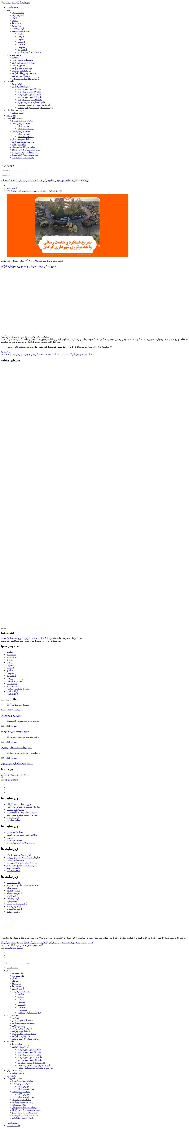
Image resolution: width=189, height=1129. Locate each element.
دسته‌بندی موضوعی (21, 31)
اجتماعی (21, 44)
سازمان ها (11, 657)
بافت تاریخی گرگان (21, 76)
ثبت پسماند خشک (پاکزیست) (25, 155)
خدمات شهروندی (14, 840)
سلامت (21, 33)
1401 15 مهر (11, 726)
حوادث (21, 36)
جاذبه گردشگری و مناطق (29, 52)
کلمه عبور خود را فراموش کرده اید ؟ (53, 180)
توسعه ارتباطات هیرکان (12, 948)
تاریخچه (15, 57)
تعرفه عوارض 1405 (21, 131)
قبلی (67, 354)
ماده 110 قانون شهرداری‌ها (30, 97)
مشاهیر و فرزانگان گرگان (24, 73)
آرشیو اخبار (12, 188)
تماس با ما (17, 84)
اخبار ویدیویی (18, 15)
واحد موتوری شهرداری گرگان (14, 774)
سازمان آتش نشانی (15, 809)
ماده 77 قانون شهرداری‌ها (29, 94)
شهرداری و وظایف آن (11, 715)
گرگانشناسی (12, 691)
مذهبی (21, 39)
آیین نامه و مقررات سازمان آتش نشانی (35, 107)
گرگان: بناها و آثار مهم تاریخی (25, 78)
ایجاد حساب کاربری (33, 638)
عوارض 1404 (23, 126)
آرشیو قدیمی (18, 28)
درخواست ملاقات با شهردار (24, 147)
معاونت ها (16, 26)
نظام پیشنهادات (19, 144)
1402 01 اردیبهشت (15, 710)
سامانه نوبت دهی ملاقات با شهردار (22, 885)
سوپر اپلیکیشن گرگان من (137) (26, 150)
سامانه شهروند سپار (21, 139)
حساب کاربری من (15, 832)
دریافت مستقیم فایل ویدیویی (20, 347)
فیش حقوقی (18, 113)
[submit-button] (28, 963)
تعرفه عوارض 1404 (21, 123)
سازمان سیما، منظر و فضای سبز (22, 815)
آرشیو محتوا (12, 888)
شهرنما (10, 837)
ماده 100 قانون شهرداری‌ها (30, 99)
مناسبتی (21, 47)
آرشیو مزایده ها (14, 906)
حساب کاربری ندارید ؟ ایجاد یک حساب (18, 180)
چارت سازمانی (13, 882)
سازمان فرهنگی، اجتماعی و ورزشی (23, 807)
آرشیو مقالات (13, 898)
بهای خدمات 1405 (26, 136)
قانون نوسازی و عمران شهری (31, 102)
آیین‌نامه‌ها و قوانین (20, 86)
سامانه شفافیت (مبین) (22, 121)
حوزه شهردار (13, 686)
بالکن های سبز (13, 817)
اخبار (14, 18)
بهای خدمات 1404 (26, 128)
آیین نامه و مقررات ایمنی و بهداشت (34, 105)
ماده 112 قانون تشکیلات (23, 157)
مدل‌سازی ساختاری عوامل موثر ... (17, 763)
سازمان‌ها (16, 23)
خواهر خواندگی (13, 820)
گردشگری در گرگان (21, 70)
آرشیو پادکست (13, 890)
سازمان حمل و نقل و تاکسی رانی (22, 812)
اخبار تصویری (18, 12)
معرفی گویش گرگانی (22, 68)
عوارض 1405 (23, 134)
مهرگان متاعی (39, 261)
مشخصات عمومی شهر (22, 60)
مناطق (15, 20)
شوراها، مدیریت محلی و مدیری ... (16, 747)
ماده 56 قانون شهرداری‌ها (29, 92)
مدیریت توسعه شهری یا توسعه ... (16, 731)
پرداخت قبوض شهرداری (23, 142)
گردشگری (22, 49)
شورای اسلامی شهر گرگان (19, 804)
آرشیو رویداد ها (13, 911)
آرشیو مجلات (13, 901)
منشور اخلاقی (18, 65)
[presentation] (2, 628)
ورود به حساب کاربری (11, 638)
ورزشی (10, 678)
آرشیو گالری (12, 896)
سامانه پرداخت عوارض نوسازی (21, 843)
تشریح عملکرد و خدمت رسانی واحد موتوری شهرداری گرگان (34, 190)
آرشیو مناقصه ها (14, 909)
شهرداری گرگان (9, 337)
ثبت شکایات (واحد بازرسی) (24, 152)
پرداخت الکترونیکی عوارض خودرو (22, 835)
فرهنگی (21, 41)
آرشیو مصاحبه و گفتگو (17, 903)
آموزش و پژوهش (14, 681)
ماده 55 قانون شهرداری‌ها (29, 89)
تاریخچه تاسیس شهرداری (23, 62)
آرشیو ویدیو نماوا (14, 893)
